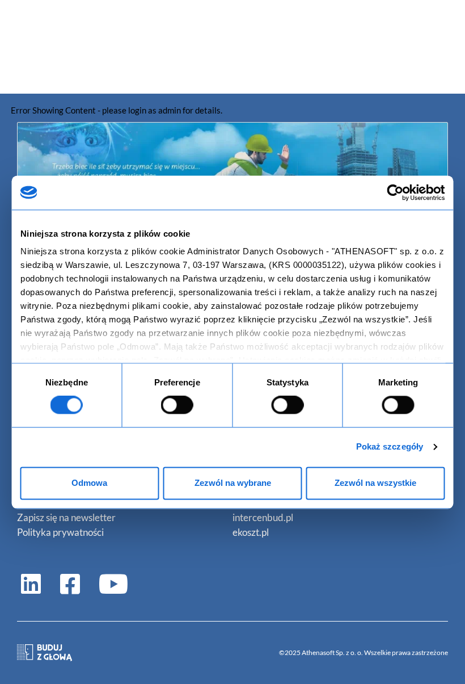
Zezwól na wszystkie (375, 483)
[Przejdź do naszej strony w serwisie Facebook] (70, 583)
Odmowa (89, 483)
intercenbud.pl (262, 517)
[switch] (177, 405)
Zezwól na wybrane (233, 483)
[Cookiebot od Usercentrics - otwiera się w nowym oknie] (395, 192)
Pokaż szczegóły (390, 447)
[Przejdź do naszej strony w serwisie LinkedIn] (31, 583)
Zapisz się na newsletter (66, 517)
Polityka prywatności (60, 532)
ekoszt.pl (250, 532)
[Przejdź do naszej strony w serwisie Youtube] (109, 583)
